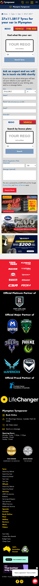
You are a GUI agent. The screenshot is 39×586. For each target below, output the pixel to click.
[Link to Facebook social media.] (17, 581)
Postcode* (6, 115)
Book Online (7, 514)
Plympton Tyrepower (21, 7)
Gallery (5, 519)
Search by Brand (7, 476)
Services (5, 491)
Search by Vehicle (8, 472)
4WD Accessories (8, 494)
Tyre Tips (5, 481)
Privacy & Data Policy (13, 576)
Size (4, 89)
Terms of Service (20, 185)
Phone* (13, 102)
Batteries (5, 497)
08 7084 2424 (12, 425)
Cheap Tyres (6, 541)
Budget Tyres (6, 539)
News (4, 524)
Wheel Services (7, 504)
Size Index (5, 534)
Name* (5, 95)
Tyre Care (5, 479)
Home (5, 14)
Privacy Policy (7, 185)
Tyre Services (6, 502)
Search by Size (7, 474)
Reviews (5, 522)
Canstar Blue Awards (9, 536)
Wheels (5, 484)
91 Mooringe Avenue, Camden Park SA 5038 (21, 420)
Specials (5, 509)
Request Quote (9, 190)
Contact (5, 512)
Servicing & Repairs (8, 499)
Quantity (29, 89)
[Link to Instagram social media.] (21, 581)
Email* (5, 108)
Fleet (4, 517)
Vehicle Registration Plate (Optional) (11, 162)
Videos (5, 527)
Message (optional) (9, 169)
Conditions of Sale (25, 576)
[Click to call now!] (22, 2)
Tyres (4, 469)
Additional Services (8, 506)
